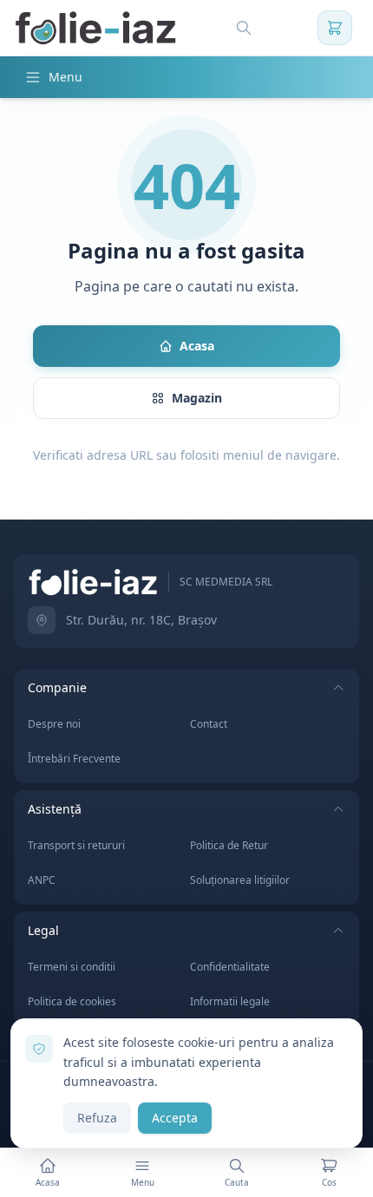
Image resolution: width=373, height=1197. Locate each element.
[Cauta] (243, 27)
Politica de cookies (72, 1001)
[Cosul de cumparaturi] (335, 27)
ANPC (42, 880)
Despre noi (54, 723)
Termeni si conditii (71, 966)
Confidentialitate (230, 966)
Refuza (97, 1117)
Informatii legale (230, 1001)
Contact (208, 723)
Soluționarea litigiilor (240, 880)
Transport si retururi (76, 845)
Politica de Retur (229, 845)
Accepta (175, 1117)
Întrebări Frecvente (74, 758)
